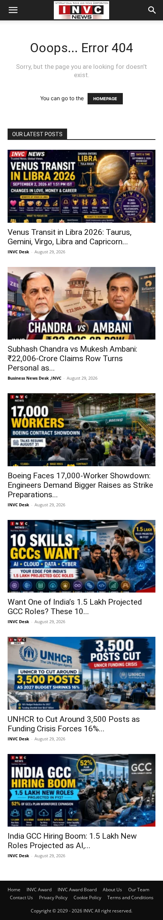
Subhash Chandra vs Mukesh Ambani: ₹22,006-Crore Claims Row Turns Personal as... (72, 358)
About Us (112, 889)
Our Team (138, 889)
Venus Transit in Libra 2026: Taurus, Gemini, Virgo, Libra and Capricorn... (70, 237)
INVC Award (39, 889)
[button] (13, 10)
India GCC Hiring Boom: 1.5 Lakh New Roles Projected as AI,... (72, 841)
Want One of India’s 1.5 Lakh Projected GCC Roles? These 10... (75, 606)
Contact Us (21, 897)
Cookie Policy (87, 897)
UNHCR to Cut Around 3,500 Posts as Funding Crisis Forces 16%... (74, 724)
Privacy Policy (53, 897)
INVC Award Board (77, 889)
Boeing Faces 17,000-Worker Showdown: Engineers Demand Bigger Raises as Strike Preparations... (80, 485)
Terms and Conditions (130, 897)
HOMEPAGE (105, 98)
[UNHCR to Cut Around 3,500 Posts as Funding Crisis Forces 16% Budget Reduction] (81, 673)
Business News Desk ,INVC (34, 378)
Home (14, 889)
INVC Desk (18, 251)
